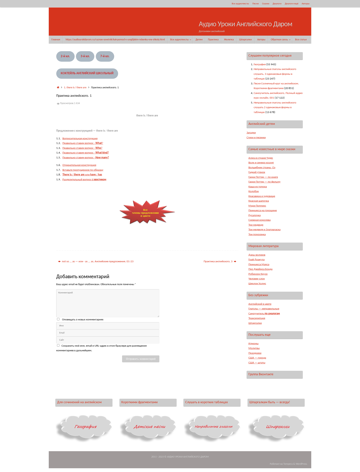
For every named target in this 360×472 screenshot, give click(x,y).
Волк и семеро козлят (261, 162)
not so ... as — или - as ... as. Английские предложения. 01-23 (97, 261)
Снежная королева (259, 220)
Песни (255, 3)
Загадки (251, 132)
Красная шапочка (258, 201)
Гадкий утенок (256, 172)
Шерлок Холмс (257, 283)
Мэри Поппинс (257, 206)
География (260, 64)
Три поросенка (257, 234)
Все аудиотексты (240, 3)
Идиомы (253, 343)
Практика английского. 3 (218, 261)
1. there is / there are (75, 87)
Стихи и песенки (256, 137)
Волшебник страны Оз (261, 167)
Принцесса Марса (258, 264)
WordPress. (302, 464)
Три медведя (255, 225)
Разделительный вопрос (84, 179)
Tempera (288, 464)
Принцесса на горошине (262, 210)
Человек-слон (256, 278)
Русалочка (254, 215)
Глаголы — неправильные (263, 308)
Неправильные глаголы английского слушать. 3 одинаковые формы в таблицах (275, 74)
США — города (257, 358)
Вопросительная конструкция (80, 138)
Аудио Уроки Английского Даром (245, 24)
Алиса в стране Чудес (260, 158)
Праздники (254, 353)
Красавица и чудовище (261, 196)
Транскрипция (256, 318)
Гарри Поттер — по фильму (264, 182)
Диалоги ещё (291, 3)
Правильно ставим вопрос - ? (82, 143)
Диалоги (277, 3)
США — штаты (256, 362)
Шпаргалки (255, 323)
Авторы (306, 3)
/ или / (82, 174)
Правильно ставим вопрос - (85, 152)
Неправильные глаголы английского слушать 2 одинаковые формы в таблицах (275, 107)
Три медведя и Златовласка (264, 229)
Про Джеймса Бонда (260, 269)
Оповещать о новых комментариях (83, 319)
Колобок (253, 191)
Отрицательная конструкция (79, 165)
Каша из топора (257, 186)
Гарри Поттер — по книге (263, 177)
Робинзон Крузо (258, 274)
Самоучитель (264, 313)
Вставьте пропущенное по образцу (82, 170)
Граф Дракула (256, 259)
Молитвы (254, 348)
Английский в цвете (259, 304)
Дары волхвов (256, 255)
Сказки (265, 3)
